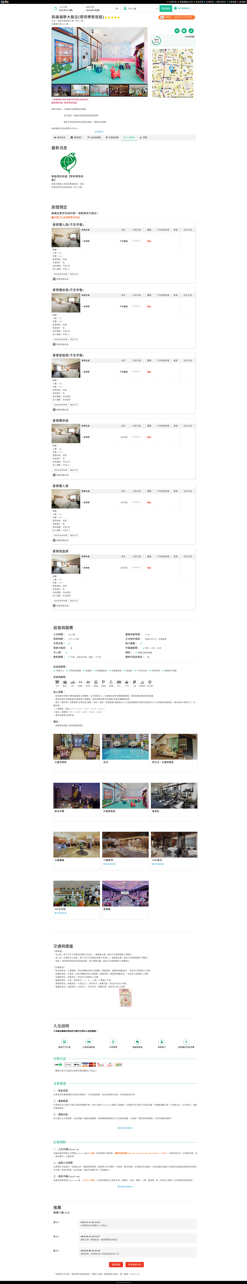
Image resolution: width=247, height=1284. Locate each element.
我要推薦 (116, 1264)
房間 (78, 137)
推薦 (145, 137)
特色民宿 (199, 2)
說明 (131, 137)
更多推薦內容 (134, 1264)
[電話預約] (191, 30)
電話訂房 (74, 274)
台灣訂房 (173, 2)
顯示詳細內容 (109, 864)
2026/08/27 (137, 241)
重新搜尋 (166, 8)
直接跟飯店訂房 (186, 2)
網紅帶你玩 (221, 2)
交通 (114, 137)
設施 (96, 137)
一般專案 (86, 241)
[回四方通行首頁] (5, 2)
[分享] (177, 30)
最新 (61, 137)
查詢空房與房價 (60, 274)
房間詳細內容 (62, 279)
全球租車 (210, 2)
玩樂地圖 (232, 2)
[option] (76, 747)
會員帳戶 (243, 2)
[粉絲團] (184, 30)
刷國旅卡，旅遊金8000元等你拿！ (179, 17)
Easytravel (127, 1282)
